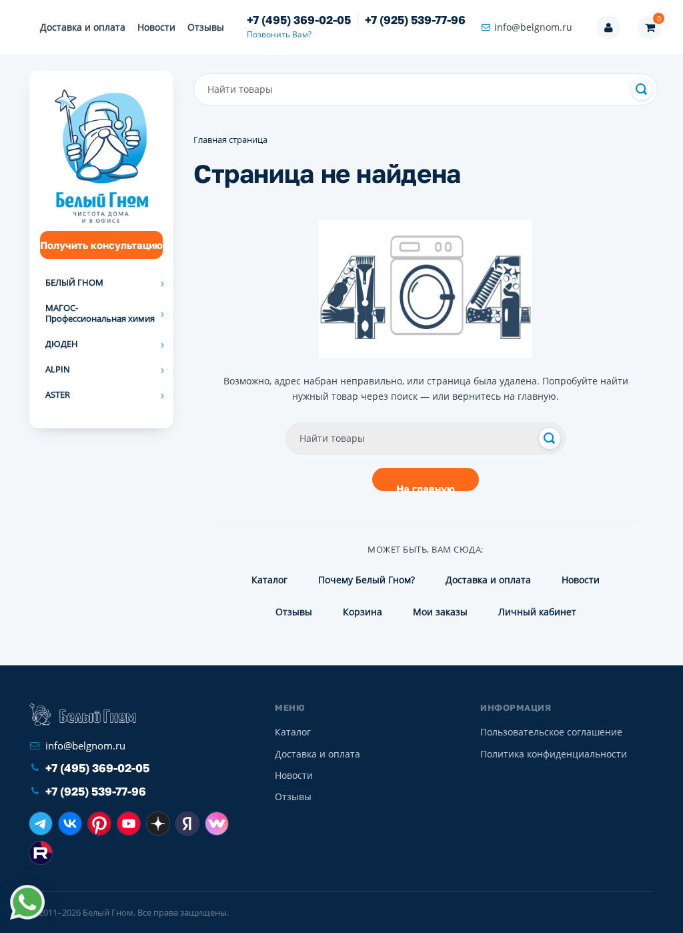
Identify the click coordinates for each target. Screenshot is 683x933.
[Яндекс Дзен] (158, 823)
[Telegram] (40, 823)
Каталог (269, 579)
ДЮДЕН (61, 344)
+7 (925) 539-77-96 (415, 20)
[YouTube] (128, 823)
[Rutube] (40, 853)
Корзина (362, 611)
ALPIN (57, 369)
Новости (156, 27)
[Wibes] (216, 823)
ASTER (57, 394)
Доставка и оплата (82, 27)
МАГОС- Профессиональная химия (100, 313)
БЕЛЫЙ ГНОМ (74, 282)
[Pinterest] (99, 823)
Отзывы (205, 27)
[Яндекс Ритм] (187, 823)
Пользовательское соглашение (551, 731)
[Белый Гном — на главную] (82, 714)
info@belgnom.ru (533, 27)
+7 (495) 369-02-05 (299, 20)
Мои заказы (440, 611)
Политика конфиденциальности (553, 753)
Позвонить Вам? (279, 34)
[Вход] (608, 27)
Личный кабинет (537, 611)
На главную (425, 487)
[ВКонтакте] (70, 823)
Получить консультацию (101, 245)
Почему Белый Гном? (366, 579)
